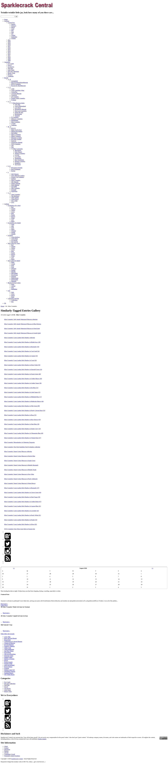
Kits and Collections (13, 71)
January (13, 24)
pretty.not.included (9, 665)
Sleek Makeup (15, 185)
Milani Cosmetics (16, 136)
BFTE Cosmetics (16, 84)
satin (12, 226)
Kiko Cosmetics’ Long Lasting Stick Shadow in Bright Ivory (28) (22, 342)
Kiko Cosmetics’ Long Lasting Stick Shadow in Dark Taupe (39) (22, 497)
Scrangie (6, 668)
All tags (6, 752)
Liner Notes (11, 70)
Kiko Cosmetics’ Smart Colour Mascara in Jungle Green (19, 460)
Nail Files (10, 68)
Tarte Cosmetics (15, 194)
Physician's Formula (16, 167)
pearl (12, 227)
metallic (13, 234)
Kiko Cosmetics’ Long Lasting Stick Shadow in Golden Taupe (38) (22, 383)
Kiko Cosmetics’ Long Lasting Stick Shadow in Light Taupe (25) (22, 392)
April (12, 29)
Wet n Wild (14, 201)
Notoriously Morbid (16, 142)
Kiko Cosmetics (15, 122)
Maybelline (14, 133)
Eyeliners (10, 235)
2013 (9, 52)
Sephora (13, 178)
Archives (6, 21)
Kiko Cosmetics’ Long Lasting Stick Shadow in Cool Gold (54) (21, 351)
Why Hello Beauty (9, 674)
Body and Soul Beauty (10, 638)
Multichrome (14, 278)
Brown (13, 216)
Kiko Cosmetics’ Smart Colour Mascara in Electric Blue (19, 456)
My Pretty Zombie (16, 139)
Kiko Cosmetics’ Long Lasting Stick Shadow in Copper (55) (21, 356)
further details (42, 739)
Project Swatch (8, 662)
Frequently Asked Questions (12, 756)
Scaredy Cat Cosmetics (17, 177)
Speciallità (14, 186)
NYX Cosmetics (15, 144)
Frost (12, 267)
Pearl (12, 265)
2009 (9, 59)
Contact (6, 748)
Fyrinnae (13, 100)
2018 (9, 44)
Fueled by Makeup (9, 646)
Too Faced (18, 164)
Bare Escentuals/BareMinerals (19, 82)
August (13, 35)
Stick (12, 292)
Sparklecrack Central (17, 759)
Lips (9, 290)
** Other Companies (17, 149)
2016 (9, 48)
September (14, 37)
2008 (9, 60)
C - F (9, 87)
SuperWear (14, 191)
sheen (12, 229)
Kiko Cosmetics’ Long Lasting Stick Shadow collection (19, 337)
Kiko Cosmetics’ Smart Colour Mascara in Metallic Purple (20, 469)
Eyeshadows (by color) (14, 205)
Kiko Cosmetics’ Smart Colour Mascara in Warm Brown (19, 483)
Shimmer (13, 268)
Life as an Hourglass (10, 654)
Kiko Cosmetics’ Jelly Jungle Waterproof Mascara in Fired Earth (22, 328)
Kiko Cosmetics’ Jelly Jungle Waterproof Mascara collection (20, 319)
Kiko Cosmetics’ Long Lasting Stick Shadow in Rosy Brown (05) (22, 419)
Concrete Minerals (16, 93)
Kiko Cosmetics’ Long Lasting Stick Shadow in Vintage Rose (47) (22, 438)
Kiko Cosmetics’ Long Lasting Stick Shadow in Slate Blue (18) (21, 424)
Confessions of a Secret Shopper (13, 641)
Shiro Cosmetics (15, 180)
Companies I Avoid (9, 754)
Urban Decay (15, 199)
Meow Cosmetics (16, 134)
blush (12, 284)
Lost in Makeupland (20, 106)
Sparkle (13, 270)
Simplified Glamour (9, 671)
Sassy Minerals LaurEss (17, 175)
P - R (9, 166)
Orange (13, 208)
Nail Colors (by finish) (14, 260)
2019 (9, 43)
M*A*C (13, 128)
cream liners (14, 238)
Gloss (12, 294)
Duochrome (14, 275)
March (13, 27)
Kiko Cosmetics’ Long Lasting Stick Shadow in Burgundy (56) (21, 346)
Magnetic (13, 281)
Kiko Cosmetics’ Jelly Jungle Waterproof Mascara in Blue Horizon (22, 324)
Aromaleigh (14, 81)
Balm (12, 297)
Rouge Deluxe (8, 666)
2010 (9, 57)
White (13, 218)
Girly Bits (17, 104)
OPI (12, 145)
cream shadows (15, 237)
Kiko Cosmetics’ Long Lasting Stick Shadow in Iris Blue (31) (21, 387)
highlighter (14, 289)
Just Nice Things (8, 651)
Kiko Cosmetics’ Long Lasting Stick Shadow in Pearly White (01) (22, 515)
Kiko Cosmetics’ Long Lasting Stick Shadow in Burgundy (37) (21, 488)
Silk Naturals (14, 182)
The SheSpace (15, 196)
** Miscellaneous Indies (17, 103)
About (6, 746)
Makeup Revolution (16, 131)
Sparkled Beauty (8, 673)
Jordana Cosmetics (20, 153)
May (12, 30)
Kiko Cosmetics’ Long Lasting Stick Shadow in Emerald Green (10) (23, 369)
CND (12, 89)
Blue (12, 213)
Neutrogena (18, 158)
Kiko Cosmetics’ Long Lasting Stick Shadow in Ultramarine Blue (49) (23, 433)
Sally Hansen (15, 174)
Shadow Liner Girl (9, 670)
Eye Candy (11, 63)
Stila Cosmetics (15, 188)
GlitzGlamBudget (9, 649)
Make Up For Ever (16, 130)
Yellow (13, 210)
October (13, 38)
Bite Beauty (18, 150)
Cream (13, 264)
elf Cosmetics (15, 96)
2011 (9, 55)
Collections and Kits (13, 298)
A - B (9, 79)
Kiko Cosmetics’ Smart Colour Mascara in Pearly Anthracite (20, 479)
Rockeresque (18, 114)
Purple (13, 215)
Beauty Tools (11, 73)
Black (12, 221)
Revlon (13, 171)
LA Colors (18, 156)
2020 (9, 41)
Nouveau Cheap (8, 655)
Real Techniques (19, 160)
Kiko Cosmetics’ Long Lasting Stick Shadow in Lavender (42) (21, 510)
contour (13, 286)
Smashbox (17, 163)
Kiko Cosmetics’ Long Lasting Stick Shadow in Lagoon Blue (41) (22, 506)
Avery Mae (7, 637)
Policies (6, 751)
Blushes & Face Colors (14, 283)
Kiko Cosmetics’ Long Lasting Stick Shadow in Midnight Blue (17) (23, 397)
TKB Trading (15, 197)
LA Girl (17, 155)
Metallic (13, 272)
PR (5, 303)
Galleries (6, 204)
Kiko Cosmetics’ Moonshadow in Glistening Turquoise (19, 442)
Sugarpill (17, 115)
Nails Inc (13, 141)
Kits (12, 301)
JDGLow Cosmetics (16, 119)
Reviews (10, 74)
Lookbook (10, 76)
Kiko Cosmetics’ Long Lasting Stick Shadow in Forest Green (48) (22, 374)
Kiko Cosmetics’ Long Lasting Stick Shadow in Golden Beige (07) (22, 501)
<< (14, 568)
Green (13, 212)
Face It (9, 65)
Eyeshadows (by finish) (14, 223)
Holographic (14, 279)
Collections (14, 300)
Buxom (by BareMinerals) (18, 85)
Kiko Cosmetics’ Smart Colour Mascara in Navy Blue (19, 474)
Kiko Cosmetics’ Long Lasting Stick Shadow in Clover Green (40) (22, 492)
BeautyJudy (7, 640)
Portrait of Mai (8, 663)
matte (12, 224)
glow (12, 287)
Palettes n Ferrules (9, 659)
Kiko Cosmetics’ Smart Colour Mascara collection (18, 451)
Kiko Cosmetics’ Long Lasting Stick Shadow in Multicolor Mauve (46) (24, 401)
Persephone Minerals (20, 109)
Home (6, 19)
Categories (7, 62)
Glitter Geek (7, 648)
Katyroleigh (7, 652)
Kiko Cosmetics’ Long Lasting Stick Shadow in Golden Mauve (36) (23, 378)
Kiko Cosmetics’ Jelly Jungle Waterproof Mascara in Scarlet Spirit (22, 333)
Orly (12, 147)
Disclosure (7, 749)
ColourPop (14, 92)
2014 (9, 51)
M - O (9, 126)
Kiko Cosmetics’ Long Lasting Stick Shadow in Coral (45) (20, 360)
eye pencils (14, 240)
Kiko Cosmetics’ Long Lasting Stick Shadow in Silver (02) (20, 524)
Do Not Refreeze (9, 644)
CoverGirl (14, 95)
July (12, 33)
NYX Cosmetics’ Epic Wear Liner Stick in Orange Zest (19, 529)
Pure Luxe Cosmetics (21, 111)
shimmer (13, 231)
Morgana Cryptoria (16, 137)
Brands (6, 78)
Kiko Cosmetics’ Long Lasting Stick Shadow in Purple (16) (20, 520)
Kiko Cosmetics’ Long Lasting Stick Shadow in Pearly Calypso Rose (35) (24, 410)
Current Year (11, 22)
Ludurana (14, 125)
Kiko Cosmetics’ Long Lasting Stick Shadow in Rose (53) (20, 415)
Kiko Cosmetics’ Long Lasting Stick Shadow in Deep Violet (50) (22, 365)
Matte (12, 262)
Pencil (13, 295)
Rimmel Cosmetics (20, 161)
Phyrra (6, 660)
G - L (9, 101)
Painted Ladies (8, 657)
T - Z (9, 193)
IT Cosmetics (15, 117)
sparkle (13, 232)
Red (12, 207)
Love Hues (18, 108)
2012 (9, 54)
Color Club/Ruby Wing (17, 90)
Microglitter (14, 273)
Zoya (12, 202)
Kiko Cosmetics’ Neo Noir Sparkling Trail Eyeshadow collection (22, 447)
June (12, 32)
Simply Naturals (15, 183)
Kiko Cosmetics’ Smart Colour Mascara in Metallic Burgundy (21, 465)
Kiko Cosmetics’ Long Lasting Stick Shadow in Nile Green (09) (22, 406)
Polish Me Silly (19, 112)
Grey (12, 219)
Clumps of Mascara (9, 643)
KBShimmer (14, 120)
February (13, 26)
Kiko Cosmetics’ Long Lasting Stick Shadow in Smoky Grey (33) (22, 428)
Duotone (13, 276)
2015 (9, 49)
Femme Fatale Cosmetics (18, 98)
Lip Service (11, 67)
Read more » (4, 604)
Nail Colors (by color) (14, 243)
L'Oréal (13, 123)
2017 (9, 46)
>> (152, 568)
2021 (9, 40)
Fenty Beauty (18, 152)
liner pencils (14, 242)
